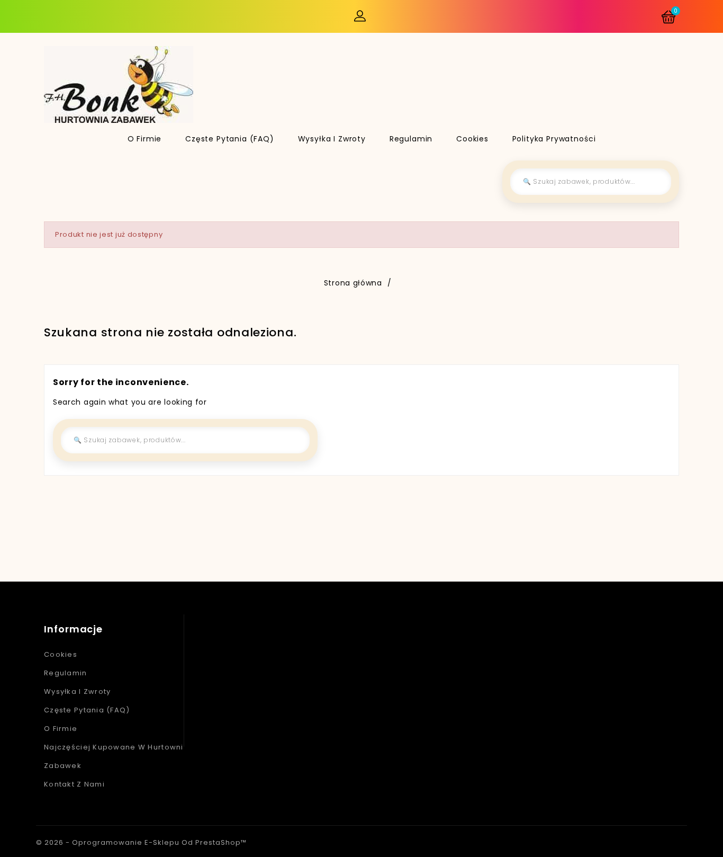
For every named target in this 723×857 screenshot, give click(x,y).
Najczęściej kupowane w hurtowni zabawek (114, 756)
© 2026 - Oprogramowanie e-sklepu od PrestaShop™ (141, 842)
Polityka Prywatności (554, 138)
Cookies (472, 138)
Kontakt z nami (74, 784)
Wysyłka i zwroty (332, 138)
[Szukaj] (655, 181)
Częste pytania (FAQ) (229, 138)
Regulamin (411, 138)
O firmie (145, 138)
